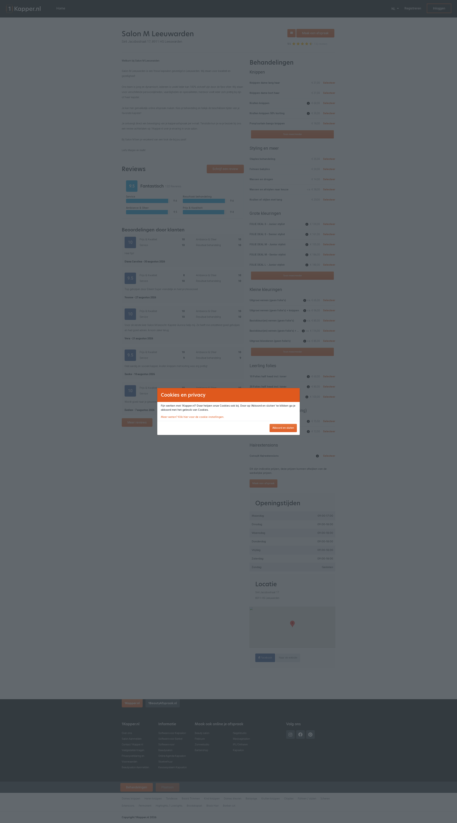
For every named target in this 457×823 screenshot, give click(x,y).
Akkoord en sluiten (283, 427)
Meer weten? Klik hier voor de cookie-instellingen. (192, 417)
